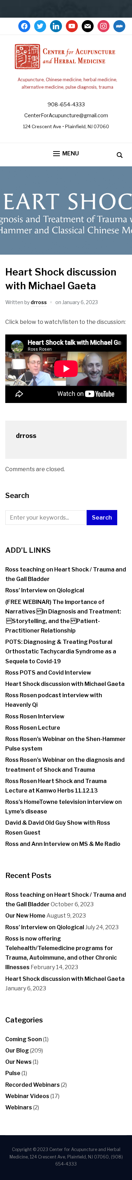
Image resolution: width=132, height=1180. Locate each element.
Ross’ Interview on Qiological (44, 590)
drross (39, 302)
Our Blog (17, 1050)
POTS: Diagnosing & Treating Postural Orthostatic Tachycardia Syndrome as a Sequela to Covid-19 (60, 651)
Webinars (18, 1107)
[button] (66, 154)
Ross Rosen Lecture (32, 727)
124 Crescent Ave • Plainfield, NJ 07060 (66, 126)
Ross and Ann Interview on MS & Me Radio (62, 844)
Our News (18, 1062)
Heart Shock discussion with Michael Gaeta (65, 684)
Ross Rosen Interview (34, 716)
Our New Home (25, 915)
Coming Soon (23, 1039)
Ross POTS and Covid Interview (48, 672)
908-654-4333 (66, 104)
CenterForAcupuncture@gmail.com (66, 115)
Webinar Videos (27, 1096)
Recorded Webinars (32, 1084)
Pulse (12, 1073)
